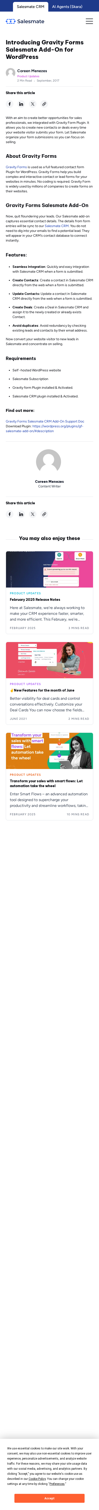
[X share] (33, 104)
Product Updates (28, 76)
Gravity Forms (16, 167)
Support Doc (74, 421)
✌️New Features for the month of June (42, 690)
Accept (49, 1498)
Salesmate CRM (30, 6)
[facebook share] (9, 104)
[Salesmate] (25, 21)
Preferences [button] (57, 1484)
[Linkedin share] (21, 104)
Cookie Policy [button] (37, 1479)
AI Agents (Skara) (67, 6)
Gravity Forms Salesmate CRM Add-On (35, 421)
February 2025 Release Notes (35, 599)
